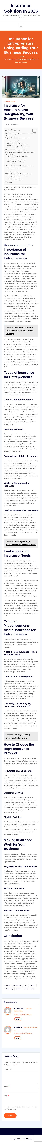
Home (22, 56)
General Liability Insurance (17, 140)
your (32, 989)
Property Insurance (14, 142)
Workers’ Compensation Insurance (19, 146)
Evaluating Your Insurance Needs (16, 150)
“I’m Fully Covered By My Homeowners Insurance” (20, 163)
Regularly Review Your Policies (18, 176)
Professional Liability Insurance (18, 144)
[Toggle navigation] (21, 26)
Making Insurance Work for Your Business (19, 174)
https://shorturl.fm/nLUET (23, 1014)
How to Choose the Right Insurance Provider (20, 166)
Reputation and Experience (17, 168)
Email (6, 1096)
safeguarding (9, 989)
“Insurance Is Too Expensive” (17, 160)
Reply (17, 1019)
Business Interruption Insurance (18, 148)
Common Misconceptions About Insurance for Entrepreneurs (20, 153)
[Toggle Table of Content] (33, 131)
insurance (32, 985)
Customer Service (14, 170)
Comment (7, 1070)
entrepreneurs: (17, 985)
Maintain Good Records (16, 180)
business (7, 985)
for (26, 985)
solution (18, 989)
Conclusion (9, 182)
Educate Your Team (14, 178)
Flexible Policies (13, 172)
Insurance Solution (9, 101)
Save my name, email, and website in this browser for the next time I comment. (20, 1108)
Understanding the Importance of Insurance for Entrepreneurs (21, 135)
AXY (6, 125)
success (26, 989)
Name (6, 1086)
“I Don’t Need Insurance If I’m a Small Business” (20, 157)
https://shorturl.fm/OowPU (23, 1033)
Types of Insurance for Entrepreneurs (18, 138)
